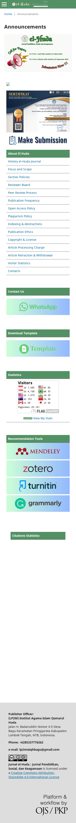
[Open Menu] (4, 4)
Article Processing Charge (26, 247)
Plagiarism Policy (20, 216)
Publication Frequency (23, 200)
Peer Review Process (22, 193)
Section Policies (19, 177)
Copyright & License (22, 240)
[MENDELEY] (38, 458)
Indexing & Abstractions (25, 224)
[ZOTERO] (38, 475)
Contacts (14, 271)
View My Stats (43, 418)
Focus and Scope (20, 169)
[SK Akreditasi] (38, 131)
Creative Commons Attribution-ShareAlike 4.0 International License (33, 775)
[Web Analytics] (27, 418)
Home (8, 14)
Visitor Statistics (19, 263)
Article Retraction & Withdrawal (30, 255)
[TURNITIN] (38, 493)
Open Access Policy (21, 208)
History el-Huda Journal (24, 161)
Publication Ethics (20, 232)
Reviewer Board (19, 185)
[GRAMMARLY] (38, 511)
